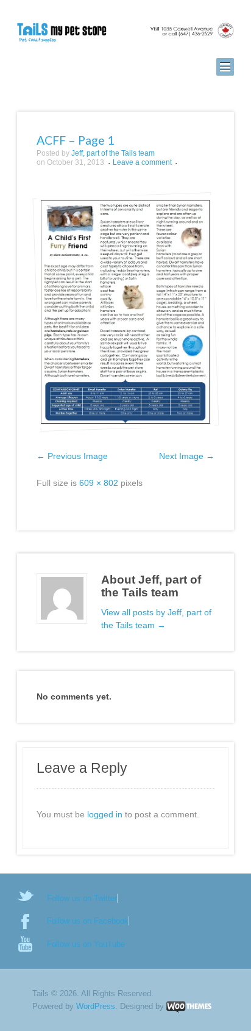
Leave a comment (142, 162)
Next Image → (186, 456)
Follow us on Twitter (82, 898)
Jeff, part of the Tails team (113, 153)
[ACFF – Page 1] (125, 311)
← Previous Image (72, 456)
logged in (104, 814)
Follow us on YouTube (86, 944)
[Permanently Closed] (125, 34)
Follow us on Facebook (88, 920)
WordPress (95, 1006)
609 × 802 (98, 483)
